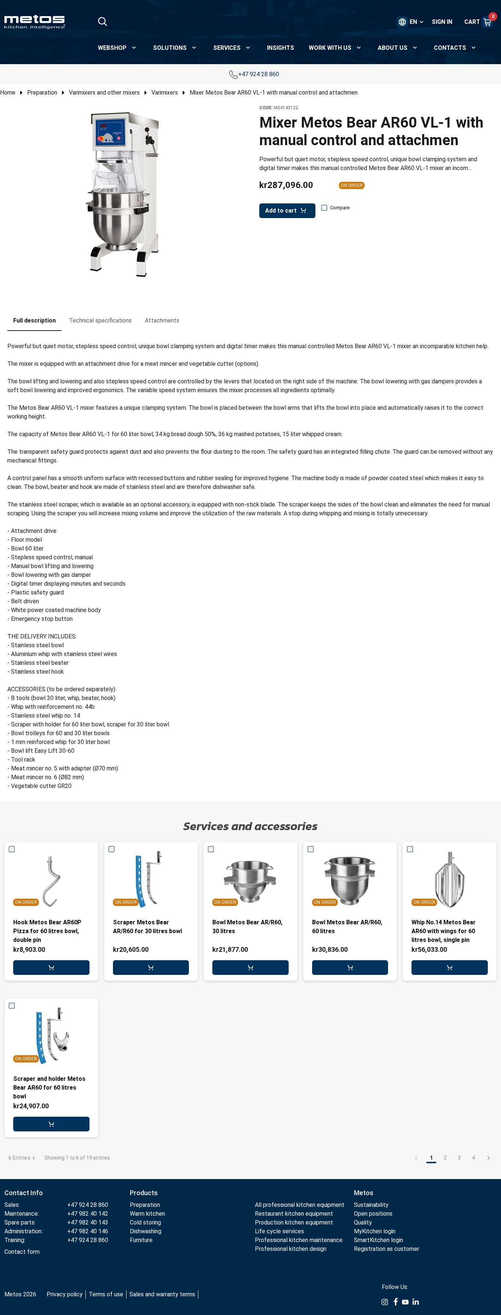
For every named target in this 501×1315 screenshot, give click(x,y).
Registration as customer (386, 1248)
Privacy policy (65, 1294)
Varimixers (164, 92)
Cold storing (145, 1222)
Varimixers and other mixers (104, 92)
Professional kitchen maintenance (299, 1240)
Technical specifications (100, 320)
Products (144, 1193)
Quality (363, 1222)
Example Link (384, 1302)
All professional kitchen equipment (299, 1204)
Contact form (22, 1251)
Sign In (442, 21)
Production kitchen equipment (294, 1222)
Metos (363, 1193)
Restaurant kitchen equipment (294, 1213)
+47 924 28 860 (259, 74)
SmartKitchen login (378, 1240)
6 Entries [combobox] (19, 1158)
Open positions (373, 1213)
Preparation (42, 92)
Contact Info (23, 1193)
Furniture (141, 1240)
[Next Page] (488, 1158)
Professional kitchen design (290, 1248)
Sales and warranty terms (162, 1294)
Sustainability (371, 1204)
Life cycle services (279, 1231)
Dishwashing (145, 1231)
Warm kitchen (148, 1213)
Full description (34, 320)
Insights (280, 47)
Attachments (162, 320)
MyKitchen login (374, 1231)
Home (7, 92)
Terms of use (106, 1294)
